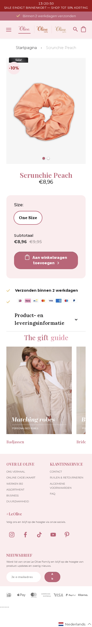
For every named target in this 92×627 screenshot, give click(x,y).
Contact (56, 471)
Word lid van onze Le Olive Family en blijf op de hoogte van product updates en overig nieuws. (45, 563)
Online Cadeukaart (20, 477)
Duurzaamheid (17, 501)
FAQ (52, 493)
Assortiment (15, 489)
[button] (43, 158)
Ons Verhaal (15, 471)
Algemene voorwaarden (61, 485)
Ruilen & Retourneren (66, 477)
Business (12, 495)
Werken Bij (14, 483)
